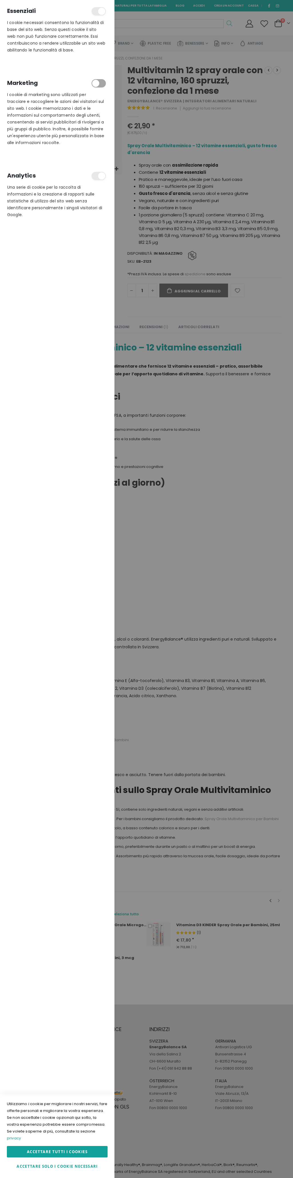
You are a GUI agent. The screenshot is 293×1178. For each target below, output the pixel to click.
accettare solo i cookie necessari (57, 1166)
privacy (14, 1138)
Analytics (99, 176)
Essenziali (99, 11)
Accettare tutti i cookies (57, 1151)
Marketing (99, 83)
